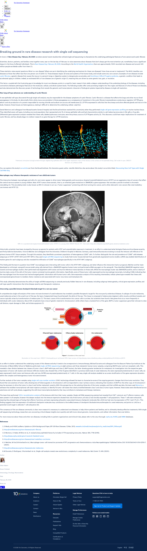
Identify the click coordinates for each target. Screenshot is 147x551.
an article (24, 168)
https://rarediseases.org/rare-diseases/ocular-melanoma (23, 448)
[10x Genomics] (20, 516)
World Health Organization (83, 64)
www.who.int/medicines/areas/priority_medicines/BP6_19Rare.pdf (99, 426)
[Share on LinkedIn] (1, 488)
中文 (125, 547)
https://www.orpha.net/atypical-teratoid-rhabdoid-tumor (24, 436)
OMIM (123, 417)
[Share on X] (3, 488)
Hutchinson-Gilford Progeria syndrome (104, 76)
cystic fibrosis (5, 76)
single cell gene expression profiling (113, 109)
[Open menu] (2, 43)
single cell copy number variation (43, 380)
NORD (115, 417)
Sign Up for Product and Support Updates (107, 506)
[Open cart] (2, 27)
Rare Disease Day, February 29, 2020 (47, 64)
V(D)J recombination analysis (29, 395)
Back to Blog (6, 47)
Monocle (139, 385)
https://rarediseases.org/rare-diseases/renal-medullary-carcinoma (27, 439)
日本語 (131, 547)
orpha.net (109, 417)
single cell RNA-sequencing (52, 257)
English (120, 547)
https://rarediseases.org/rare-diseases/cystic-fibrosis (22, 429)
